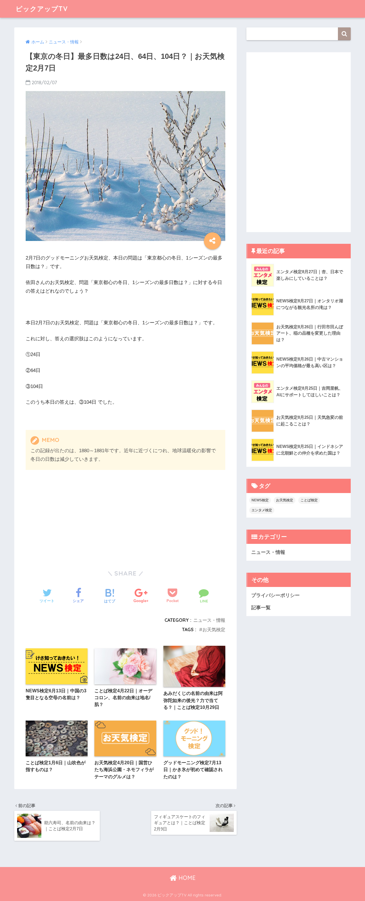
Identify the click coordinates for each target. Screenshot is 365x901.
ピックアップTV (42, 9)
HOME (186, 877)
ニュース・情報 (209, 620)
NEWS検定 (260, 500)
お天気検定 (213, 629)
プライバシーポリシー (275, 595)
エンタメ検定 (262, 510)
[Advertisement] (74, 512)
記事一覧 (261, 607)
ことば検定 (309, 500)
